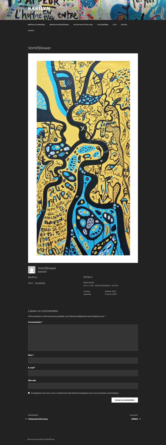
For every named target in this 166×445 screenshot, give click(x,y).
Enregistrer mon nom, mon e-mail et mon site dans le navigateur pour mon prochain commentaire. (75, 393)
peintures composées (36, 24)
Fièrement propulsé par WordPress (40, 439)
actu (115, 24)
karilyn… (124, 24)
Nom (31, 355)
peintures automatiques (59, 24)
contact (31, 30)
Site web (32, 380)
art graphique (102, 24)
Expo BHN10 (40, 283)
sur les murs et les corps (83, 24)
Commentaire (35, 322)
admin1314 (42, 271)
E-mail (31, 368)
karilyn (39, 8)
